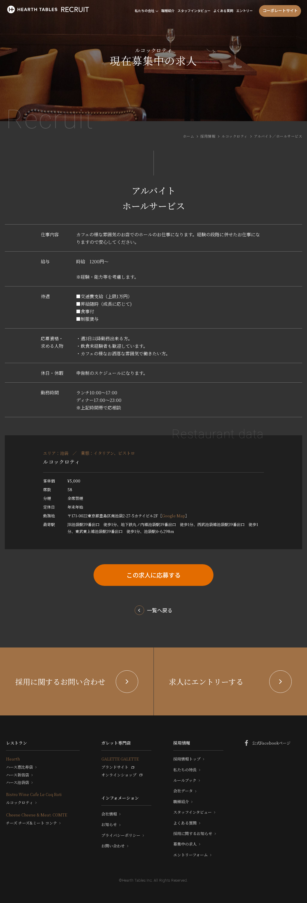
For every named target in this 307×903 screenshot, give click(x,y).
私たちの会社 (144, 10)
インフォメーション (120, 798)
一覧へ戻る (159, 610)
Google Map (173, 516)
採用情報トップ (187, 759)
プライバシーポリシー (120, 835)
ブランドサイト (114, 767)
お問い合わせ (113, 846)
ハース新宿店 (17, 775)
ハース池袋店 (17, 782)
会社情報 (109, 814)
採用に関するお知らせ (192, 833)
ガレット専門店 (116, 743)
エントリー (244, 10)
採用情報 (207, 136)
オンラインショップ (118, 775)
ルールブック (184, 780)
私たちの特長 (185, 770)
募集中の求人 (185, 844)
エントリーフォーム (190, 855)
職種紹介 (167, 10)
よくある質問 (223, 10)
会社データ (183, 791)
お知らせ (109, 824)
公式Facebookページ (271, 743)
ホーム (188, 136)
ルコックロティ (234, 136)
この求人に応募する (153, 575)
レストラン (16, 743)
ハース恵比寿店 (19, 767)
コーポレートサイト (280, 10)
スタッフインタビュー (193, 10)
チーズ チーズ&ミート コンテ (31, 823)
